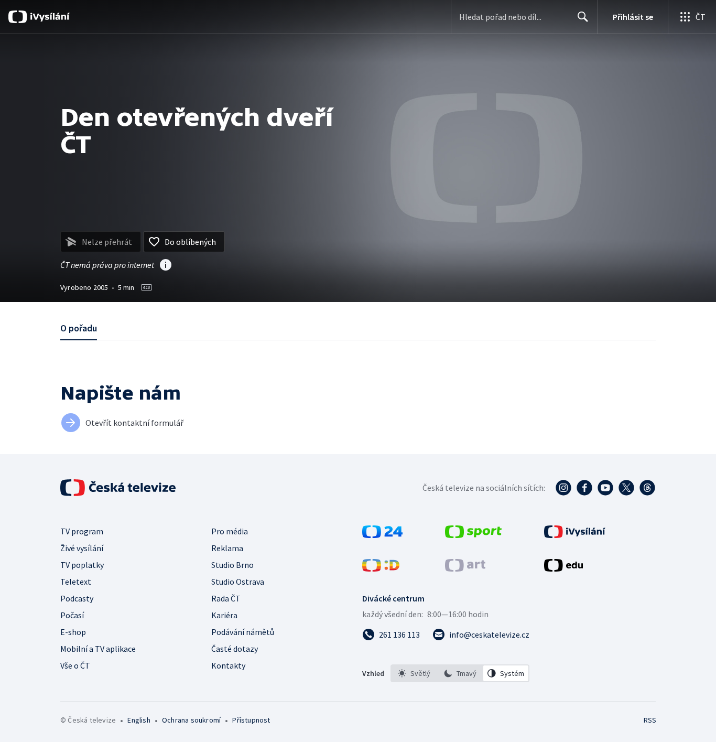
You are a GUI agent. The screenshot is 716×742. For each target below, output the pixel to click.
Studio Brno (232, 565)
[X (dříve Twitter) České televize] (626, 487)
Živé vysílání (81, 548)
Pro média (229, 531)
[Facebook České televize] (584, 487)
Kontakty (228, 665)
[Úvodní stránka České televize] (119, 487)
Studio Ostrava (237, 581)
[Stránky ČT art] (465, 568)
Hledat (583, 16)
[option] (414, 673)
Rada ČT (226, 598)
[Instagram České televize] (563, 487)
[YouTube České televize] (605, 487)
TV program (81, 531)
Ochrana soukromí (191, 720)
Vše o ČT (75, 665)
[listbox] (459, 673)
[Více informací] (165, 266)
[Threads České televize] (647, 487)
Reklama (227, 548)
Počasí (72, 615)
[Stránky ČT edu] (563, 568)
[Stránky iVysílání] (574, 535)
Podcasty (76, 598)
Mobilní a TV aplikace (98, 648)
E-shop (73, 632)
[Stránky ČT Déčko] (380, 568)
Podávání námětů (242, 632)
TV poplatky (82, 565)
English (138, 720)
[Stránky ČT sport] (473, 535)
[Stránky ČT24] (382, 535)
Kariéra (224, 615)
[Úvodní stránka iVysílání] (48, 16)
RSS (650, 720)
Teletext (75, 581)
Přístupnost (251, 720)
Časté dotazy (234, 648)
